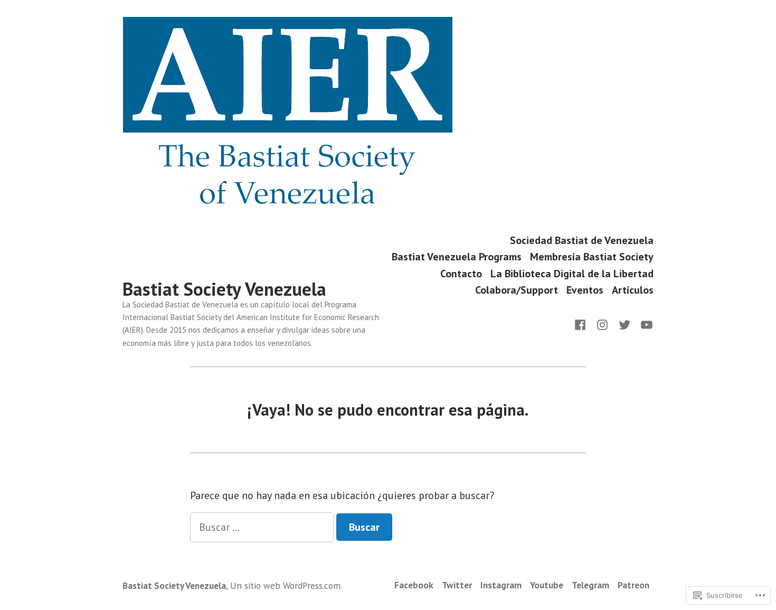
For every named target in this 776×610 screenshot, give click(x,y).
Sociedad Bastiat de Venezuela (582, 240)
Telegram (590, 585)
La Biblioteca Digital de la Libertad (572, 273)
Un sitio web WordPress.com (285, 585)
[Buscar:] (263, 527)
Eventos (584, 290)
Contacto (461, 273)
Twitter (457, 585)
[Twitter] (624, 323)
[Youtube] (645, 323)
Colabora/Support (516, 290)
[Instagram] (602, 323)
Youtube (546, 585)
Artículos (633, 290)
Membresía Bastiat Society (592, 257)
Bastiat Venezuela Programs (457, 257)
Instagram (501, 585)
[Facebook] (582, 323)
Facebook (413, 585)
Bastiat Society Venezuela (224, 289)
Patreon (633, 585)
